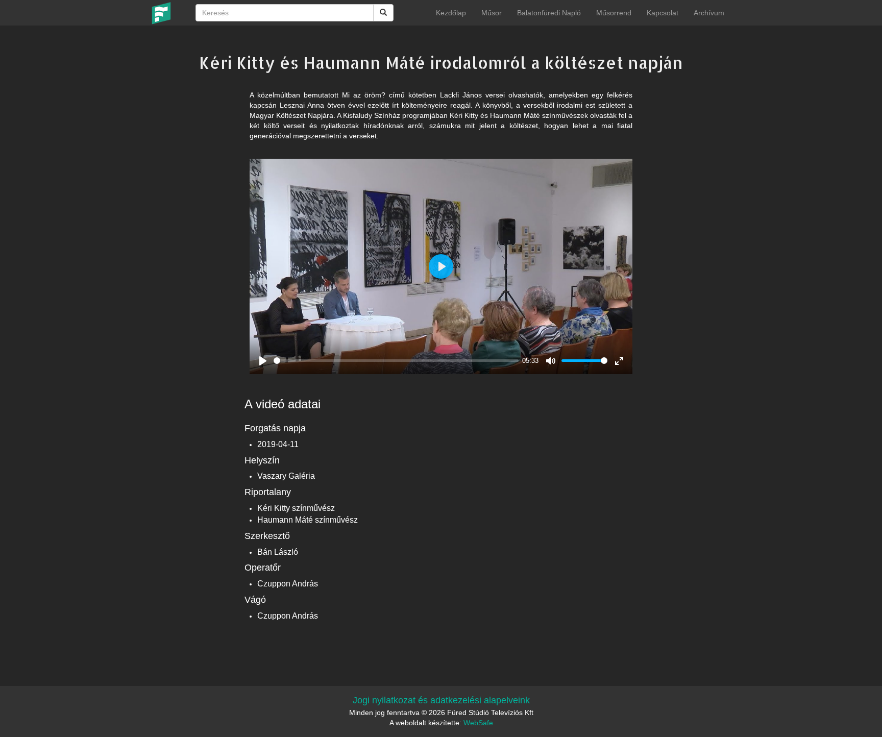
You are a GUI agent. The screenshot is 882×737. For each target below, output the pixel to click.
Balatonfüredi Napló (549, 13)
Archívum (709, 13)
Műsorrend (613, 13)
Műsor (491, 13)
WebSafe (478, 723)
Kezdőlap (451, 13)
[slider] (396, 360)
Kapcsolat (662, 13)
